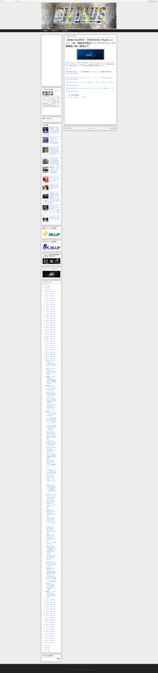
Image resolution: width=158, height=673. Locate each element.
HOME (45, 30)
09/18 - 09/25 (49, 323)
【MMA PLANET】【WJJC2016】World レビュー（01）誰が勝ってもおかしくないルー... (50, 521)
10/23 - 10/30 (49, 311)
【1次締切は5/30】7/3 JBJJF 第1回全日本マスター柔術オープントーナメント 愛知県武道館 (50, 578)
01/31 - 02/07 (49, 633)
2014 (45, 647)
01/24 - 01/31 (49, 636)
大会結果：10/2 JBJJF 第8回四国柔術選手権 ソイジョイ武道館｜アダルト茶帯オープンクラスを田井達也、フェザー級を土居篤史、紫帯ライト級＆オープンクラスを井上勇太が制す (51, 198)
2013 (45, 650)
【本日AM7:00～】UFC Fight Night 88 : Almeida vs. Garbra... (50, 557)
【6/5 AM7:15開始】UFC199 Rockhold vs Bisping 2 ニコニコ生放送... (50, 427)
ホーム (90, 128)
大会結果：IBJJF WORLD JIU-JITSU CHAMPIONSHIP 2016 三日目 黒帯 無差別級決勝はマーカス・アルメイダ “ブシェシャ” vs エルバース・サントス (51, 152)
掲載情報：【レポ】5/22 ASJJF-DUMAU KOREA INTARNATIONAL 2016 (50, 594)
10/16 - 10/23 (49, 314)
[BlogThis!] (73, 95)
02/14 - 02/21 (49, 629)
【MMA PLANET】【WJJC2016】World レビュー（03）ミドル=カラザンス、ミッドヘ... (50, 479)
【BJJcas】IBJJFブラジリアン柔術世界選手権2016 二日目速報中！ (51, 400)
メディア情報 (82, 97)
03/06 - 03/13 (49, 624)
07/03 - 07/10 (49, 347)
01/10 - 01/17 (49, 640)
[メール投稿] (69, 95)
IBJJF (70, 97)
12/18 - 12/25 (49, 293)
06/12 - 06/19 (49, 354)
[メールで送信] (72, 95)
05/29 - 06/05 (49, 359)
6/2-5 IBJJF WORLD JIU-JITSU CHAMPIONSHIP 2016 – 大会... (50, 407)
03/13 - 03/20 (49, 622)
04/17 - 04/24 (49, 611)
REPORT (65, 30)
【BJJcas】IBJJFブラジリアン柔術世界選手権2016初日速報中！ (50, 456)
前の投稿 (112, 128)
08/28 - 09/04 (49, 329)
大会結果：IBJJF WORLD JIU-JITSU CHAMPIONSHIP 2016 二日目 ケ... (51, 394)
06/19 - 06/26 (49, 352)
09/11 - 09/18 (49, 325)
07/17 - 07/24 (49, 343)
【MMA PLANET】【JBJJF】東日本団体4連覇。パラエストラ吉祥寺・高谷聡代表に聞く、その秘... (51, 549)
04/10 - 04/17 (49, 613)
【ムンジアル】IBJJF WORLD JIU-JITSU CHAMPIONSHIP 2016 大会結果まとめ (51, 141)
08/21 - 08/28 (49, 332)
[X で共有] (75, 95)
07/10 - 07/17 (49, 345)
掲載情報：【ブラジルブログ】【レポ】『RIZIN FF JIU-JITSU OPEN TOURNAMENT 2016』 (51, 171)
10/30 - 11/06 (49, 309)
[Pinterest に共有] (78, 95)
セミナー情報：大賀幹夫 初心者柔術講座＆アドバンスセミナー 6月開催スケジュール (50, 420)
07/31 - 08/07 (49, 338)
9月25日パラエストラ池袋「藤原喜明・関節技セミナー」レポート (54, 187)
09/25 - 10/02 (49, 320)
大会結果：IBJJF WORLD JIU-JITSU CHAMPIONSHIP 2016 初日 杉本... (51, 443)
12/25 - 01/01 (49, 291)
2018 (45, 284)
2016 (45, 289)
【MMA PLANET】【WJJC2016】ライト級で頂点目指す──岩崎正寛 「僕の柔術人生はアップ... (50, 488)
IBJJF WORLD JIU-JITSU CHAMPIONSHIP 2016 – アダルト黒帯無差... (50, 371)
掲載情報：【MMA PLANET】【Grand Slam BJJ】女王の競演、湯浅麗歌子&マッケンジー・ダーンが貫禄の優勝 (51, 131)
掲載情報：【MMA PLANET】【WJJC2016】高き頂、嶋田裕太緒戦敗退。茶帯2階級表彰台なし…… (51, 380)
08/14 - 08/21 (49, 334)
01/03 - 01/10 (49, 642)
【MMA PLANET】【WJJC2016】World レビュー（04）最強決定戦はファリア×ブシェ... (50, 464)
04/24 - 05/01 (49, 609)
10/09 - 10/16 (49, 316)
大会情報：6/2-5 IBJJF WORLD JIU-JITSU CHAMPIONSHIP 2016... (50, 512)
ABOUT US (54, 30)
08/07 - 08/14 (49, 336)
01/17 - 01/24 (49, 638)
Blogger (88, 669)
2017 (45, 287)
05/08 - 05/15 (49, 604)
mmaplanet (75, 97)
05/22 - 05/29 (49, 600)
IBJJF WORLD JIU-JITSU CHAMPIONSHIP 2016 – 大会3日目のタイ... (50, 363)
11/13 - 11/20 (49, 304)
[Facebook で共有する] (76, 95)
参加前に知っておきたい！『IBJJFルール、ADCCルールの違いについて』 (54, 179)
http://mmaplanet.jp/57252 (72, 91)
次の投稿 (68, 128)
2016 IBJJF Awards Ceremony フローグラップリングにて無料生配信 (50, 496)
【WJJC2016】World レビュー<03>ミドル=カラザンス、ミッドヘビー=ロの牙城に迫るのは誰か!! (89, 77)
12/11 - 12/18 (49, 295)
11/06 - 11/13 (49, 307)
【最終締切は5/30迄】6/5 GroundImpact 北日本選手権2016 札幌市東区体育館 (51, 570)
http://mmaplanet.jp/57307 (72, 79)
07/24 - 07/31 (49, 341)
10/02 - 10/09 (49, 318)
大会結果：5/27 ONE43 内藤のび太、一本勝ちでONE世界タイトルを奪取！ (50, 586)
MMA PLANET (69, 62)
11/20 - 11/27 (49, 302)
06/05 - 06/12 (49, 356)
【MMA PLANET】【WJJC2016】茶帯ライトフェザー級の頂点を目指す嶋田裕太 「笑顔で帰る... (50, 435)
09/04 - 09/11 (49, 327)
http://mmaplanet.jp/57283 (72, 85)
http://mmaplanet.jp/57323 (72, 73)
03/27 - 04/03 (49, 618)
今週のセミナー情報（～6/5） (50, 543)
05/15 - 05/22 (49, 602)
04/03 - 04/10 (49, 615)
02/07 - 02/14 (49, 631)
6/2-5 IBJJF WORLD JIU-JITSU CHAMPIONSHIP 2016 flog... (50, 449)
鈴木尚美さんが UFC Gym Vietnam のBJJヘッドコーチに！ (54, 218)
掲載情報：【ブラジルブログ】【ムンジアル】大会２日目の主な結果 (50, 387)
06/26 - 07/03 (49, 350)
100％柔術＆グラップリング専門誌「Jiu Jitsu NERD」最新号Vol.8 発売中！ (51, 471)
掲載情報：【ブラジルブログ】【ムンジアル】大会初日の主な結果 (50, 413)
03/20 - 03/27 (49, 620)
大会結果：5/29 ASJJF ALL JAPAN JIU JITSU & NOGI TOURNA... (50, 564)
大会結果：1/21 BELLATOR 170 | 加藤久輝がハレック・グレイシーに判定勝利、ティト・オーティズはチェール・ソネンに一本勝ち (51, 210)
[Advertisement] (90, 112)
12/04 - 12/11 (49, 298)
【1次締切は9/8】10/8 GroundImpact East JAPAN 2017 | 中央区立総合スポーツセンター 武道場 (54, 161)
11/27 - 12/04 (49, 300)
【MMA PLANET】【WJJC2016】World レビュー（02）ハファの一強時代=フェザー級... (50, 504)
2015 (45, 645)
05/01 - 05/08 (49, 606)
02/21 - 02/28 (49, 627)
